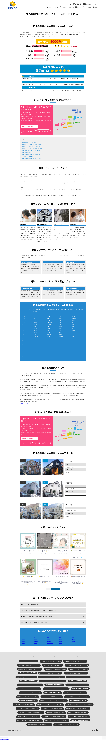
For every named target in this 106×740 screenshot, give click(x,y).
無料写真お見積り (75, 656)
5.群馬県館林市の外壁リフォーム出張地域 (31, 150)
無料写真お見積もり (92, 4)
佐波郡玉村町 (50, 643)
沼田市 (23, 639)
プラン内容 (79, 7)
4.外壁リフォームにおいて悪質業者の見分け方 (32, 148)
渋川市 (48, 639)
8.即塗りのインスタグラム (27, 156)
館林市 (35, 639)
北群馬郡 (49, 641)
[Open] (28, 541)
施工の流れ (71, 7)
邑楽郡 (60, 643)
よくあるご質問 (88, 7)
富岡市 (73, 639)
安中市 (23, 641)
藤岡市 (60, 639)
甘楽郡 (73, 641)
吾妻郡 (23, 643)
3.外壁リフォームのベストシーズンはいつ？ (31, 146)
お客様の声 (64, 7)
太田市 (73, 637)
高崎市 (35, 637)
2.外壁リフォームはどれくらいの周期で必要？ (32, 144)
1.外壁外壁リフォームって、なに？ (29, 142)
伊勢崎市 (61, 637)
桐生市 (48, 637)
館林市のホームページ (25, 403)
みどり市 (36, 641)
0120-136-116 (75, 4)
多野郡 (60, 641)
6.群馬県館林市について (27, 152)
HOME (50, 7)
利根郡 (35, 643)
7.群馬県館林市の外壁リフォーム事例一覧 (31, 154)
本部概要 (96, 7)
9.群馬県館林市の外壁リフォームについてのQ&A (32, 158)
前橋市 (23, 637)
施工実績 (56, 7)
